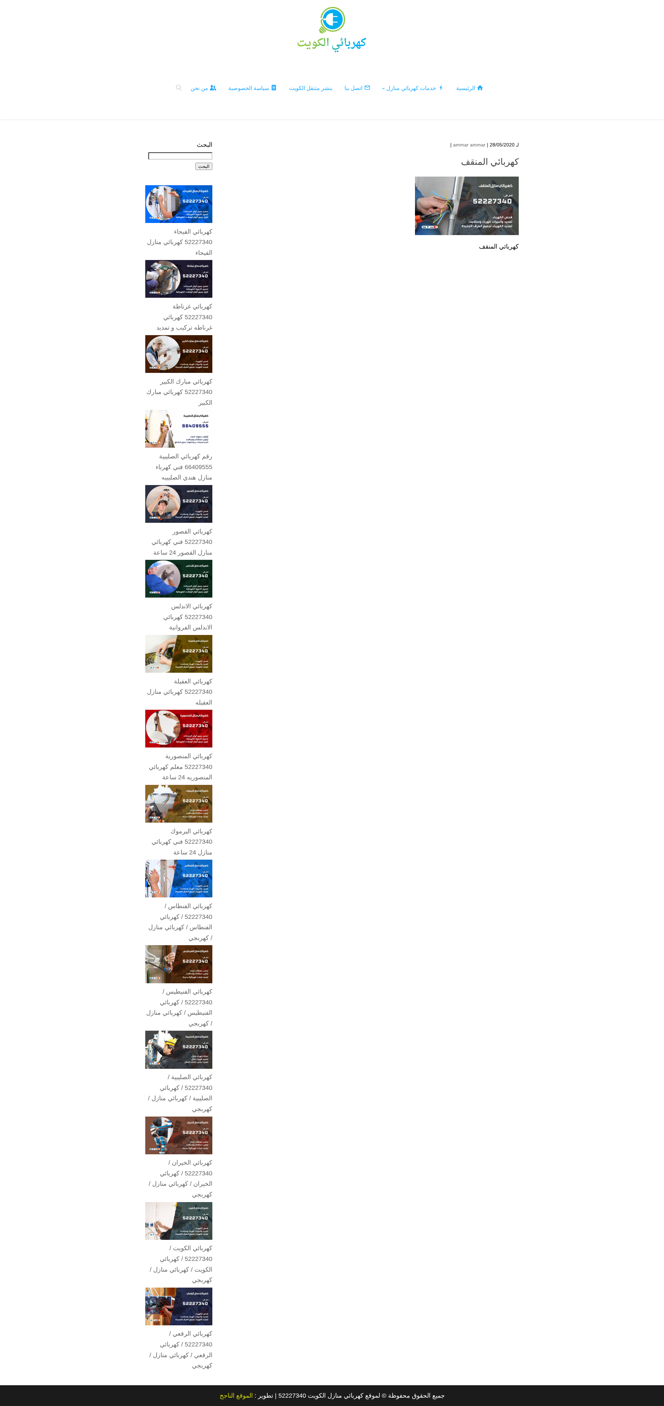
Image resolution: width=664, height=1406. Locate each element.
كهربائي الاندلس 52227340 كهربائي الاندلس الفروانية (187, 617)
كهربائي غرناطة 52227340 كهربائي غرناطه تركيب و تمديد (184, 317)
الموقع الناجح (236, 1395)
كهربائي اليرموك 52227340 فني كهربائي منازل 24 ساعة (181, 842)
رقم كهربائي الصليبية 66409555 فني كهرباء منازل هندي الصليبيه (184, 467)
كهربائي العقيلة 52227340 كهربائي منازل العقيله (179, 692)
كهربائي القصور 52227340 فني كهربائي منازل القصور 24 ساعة (181, 542)
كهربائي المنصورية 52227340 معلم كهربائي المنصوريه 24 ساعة (180, 767)
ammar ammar (469, 144)
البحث (204, 144)
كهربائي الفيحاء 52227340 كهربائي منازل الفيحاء (179, 242)
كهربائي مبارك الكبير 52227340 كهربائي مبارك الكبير (179, 392)
